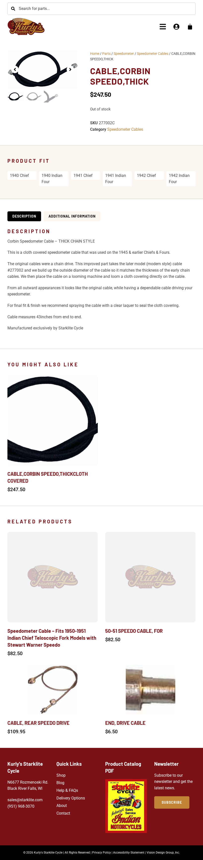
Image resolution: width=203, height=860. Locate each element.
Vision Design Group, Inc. (163, 852)
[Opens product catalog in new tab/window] (126, 806)
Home (94, 54)
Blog (60, 782)
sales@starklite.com (25, 799)
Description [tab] (24, 216)
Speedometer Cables (152, 54)
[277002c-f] (42, 69)
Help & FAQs (67, 790)
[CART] (190, 26)
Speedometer (124, 54)
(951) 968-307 (19, 806)
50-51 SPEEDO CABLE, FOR (134, 631)
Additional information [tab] (72, 216)
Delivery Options (70, 798)
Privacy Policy (101, 852)
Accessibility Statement (128, 852)
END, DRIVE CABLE (125, 723)
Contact (63, 813)
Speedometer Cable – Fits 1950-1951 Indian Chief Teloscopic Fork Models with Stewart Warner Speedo (51, 638)
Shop (61, 775)
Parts (106, 54)
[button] (162, 27)
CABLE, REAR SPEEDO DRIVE (38, 723)
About (61, 805)
